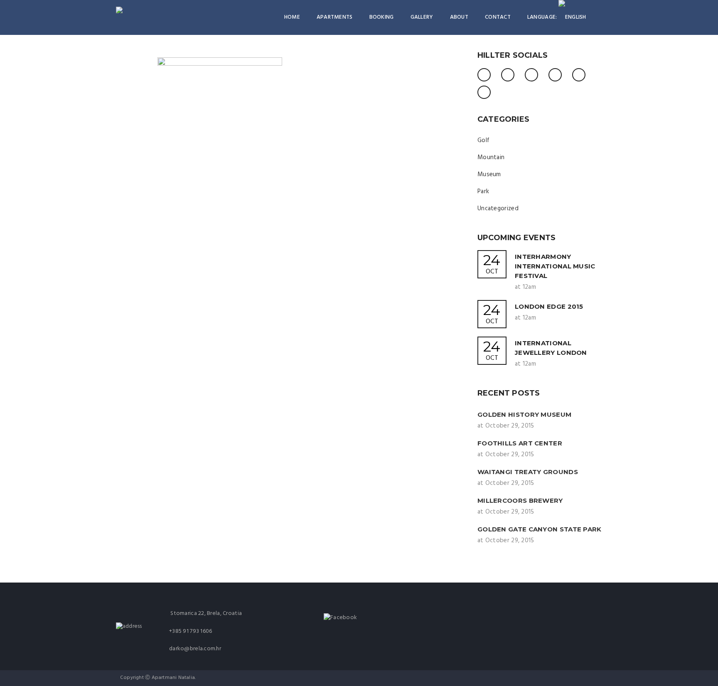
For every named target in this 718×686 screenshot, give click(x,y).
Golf (483, 140)
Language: (542, 17)
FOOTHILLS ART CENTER (519, 443)
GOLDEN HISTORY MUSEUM (524, 414)
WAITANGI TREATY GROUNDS (527, 472)
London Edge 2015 (549, 306)
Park (483, 192)
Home (292, 17)
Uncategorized (498, 209)
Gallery (422, 17)
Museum (489, 174)
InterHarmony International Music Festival (555, 266)
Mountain (490, 157)
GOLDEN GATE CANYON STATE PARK (539, 529)
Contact (498, 17)
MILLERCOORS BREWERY (520, 500)
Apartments (335, 17)
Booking (381, 17)
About (459, 17)
